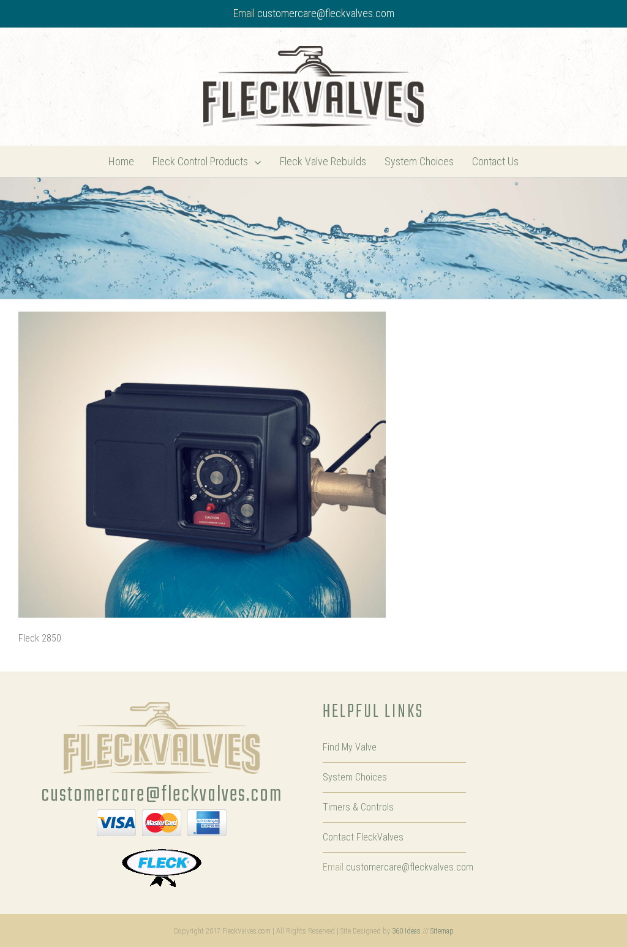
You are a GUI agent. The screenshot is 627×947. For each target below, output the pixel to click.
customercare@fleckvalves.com (325, 13)
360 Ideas (406, 931)
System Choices (355, 777)
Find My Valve (350, 747)
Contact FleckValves (363, 837)
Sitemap (442, 931)
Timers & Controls (358, 807)
